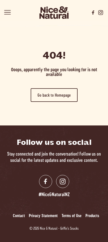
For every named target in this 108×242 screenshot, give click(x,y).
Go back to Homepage (54, 95)
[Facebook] (93, 12)
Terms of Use (72, 215)
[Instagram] (101, 12)
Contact (19, 215)
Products (92, 215)
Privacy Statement (43, 215)
